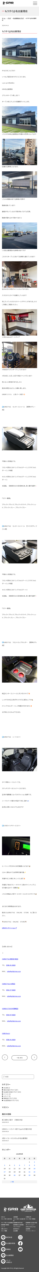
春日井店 (9, 1237)
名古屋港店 (10, 1255)
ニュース (3, 1226)
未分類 (6, 1088)
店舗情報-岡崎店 (5, 1224)
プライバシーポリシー (31, 1231)
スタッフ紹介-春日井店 (6, 1219)
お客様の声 (28, 1217)
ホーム (3, 18)
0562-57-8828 (10, 990)
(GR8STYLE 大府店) (8, 984)
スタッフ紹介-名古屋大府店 (19, 1219)
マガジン (5, 1107)
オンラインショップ (30, 1224)
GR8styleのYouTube (31, 1226)
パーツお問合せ (9, 1261)
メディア (6, 1096)
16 (34, 1169)
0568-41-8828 (10, 965)
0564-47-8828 (10, 1015)
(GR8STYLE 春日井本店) (10, 959)
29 (29, 1175)
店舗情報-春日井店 (17, 1222)
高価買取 (28, 1229)
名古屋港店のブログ (18, 18)
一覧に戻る (19, 1058)
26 (14, 1175)
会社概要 (15, 1231)
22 (29, 1172)
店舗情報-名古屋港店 (18, 1224)
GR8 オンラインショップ (9, 928)
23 (34, 1172)
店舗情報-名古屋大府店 (31, 1222)
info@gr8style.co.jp (14, 971)
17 (4, 1172)
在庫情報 (15, 1217)
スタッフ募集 (4, 1231)
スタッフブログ (16, 1226)
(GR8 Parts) (6, 1033)
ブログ (9, 18)
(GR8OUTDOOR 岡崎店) (10, 1009)
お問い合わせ (4, 1229)
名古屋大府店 (10, 1243)
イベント (6, 1094)
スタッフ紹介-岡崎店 (30, 1219)
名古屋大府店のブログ (10, 1092)
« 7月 (12, 1182)
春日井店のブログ (9, 1090)
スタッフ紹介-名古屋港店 (7, 1222)
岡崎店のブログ (8, 1098)
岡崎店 (8, 1249)
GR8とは (3, 1217)
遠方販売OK (16, 1229)
